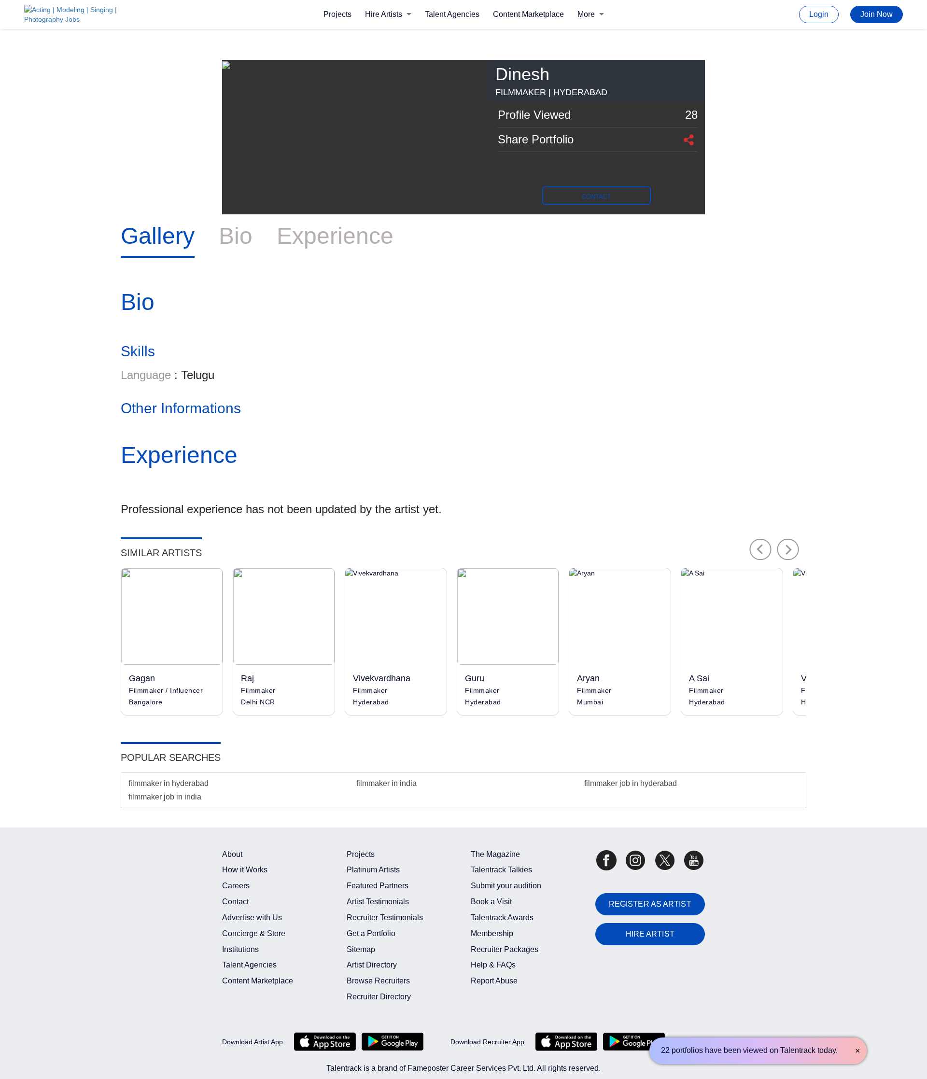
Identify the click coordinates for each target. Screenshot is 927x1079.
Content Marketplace (528, 14)
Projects (337, 14)
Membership (492, 933)
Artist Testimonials (378, 901)
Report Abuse (494, 981)
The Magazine (495, 854)
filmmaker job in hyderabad (630, 783)
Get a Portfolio (371, 933)
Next (788, 549)
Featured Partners (377, 886)
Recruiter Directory (379, 997)
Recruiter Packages (504, 949)
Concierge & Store (253, 933)
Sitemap (361, 949)
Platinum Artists (373, 870)
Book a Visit (491, 901)
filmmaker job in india (164, 797)
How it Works (244, 870)
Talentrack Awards (502, 917)
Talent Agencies (452, 14)
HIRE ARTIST (650, 934)
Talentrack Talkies (501, 870)
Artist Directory (372, 965)
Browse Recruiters (378, 981)
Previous (760, 549)
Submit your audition (506, 886)
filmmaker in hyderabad (168, 783)
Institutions (240, 949)
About (232, 854)
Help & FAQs (493, 965)
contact (596, 196)
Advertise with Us (252, 917)
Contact (235, 901)
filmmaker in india (386, 783)
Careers (236, 886)
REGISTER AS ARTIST (650, 904)
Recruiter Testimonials (385, 917)
